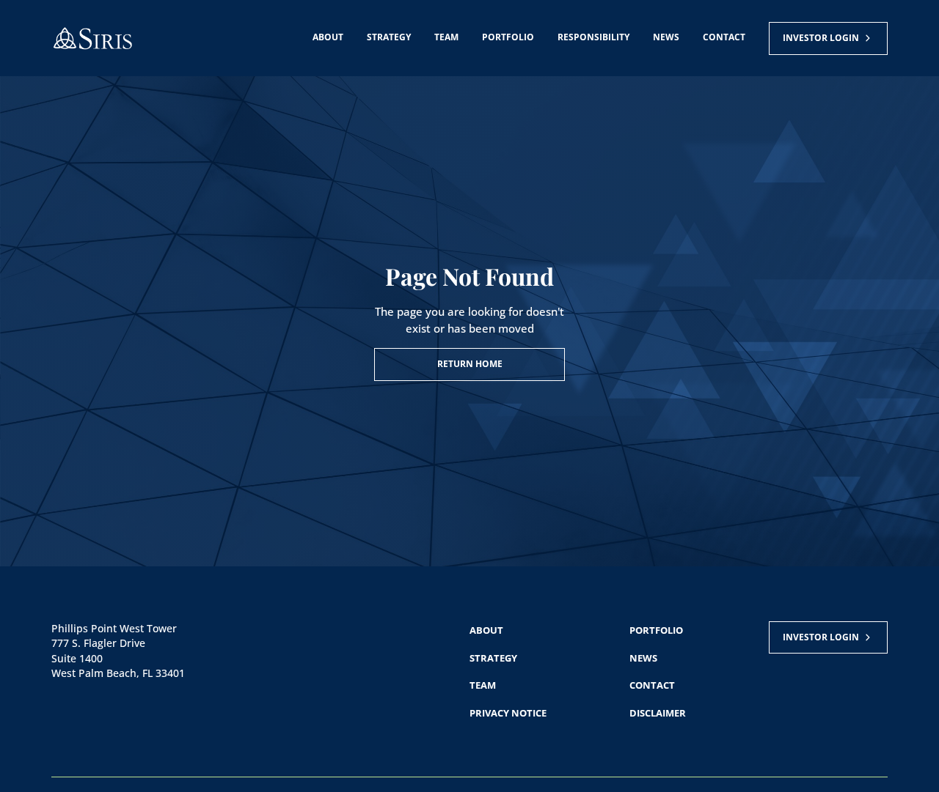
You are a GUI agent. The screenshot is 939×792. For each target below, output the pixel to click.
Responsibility (593, 37)
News (666, 37)
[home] (92, 38)
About (328, 37)
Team (446, 37)
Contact (724, 37)
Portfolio (508, 37)
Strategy (389, 37)
